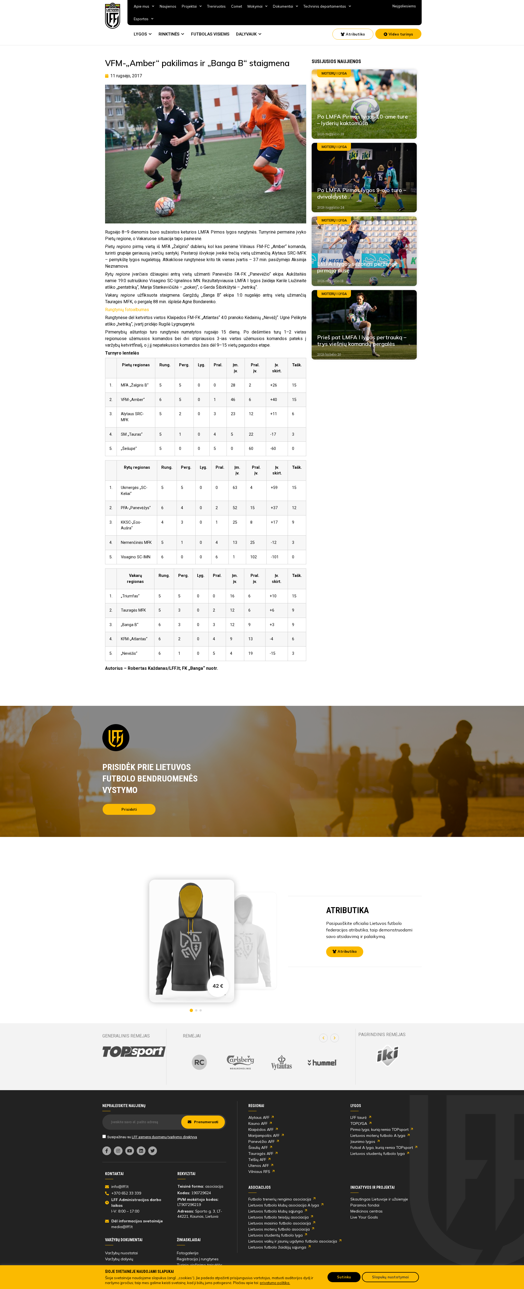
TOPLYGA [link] (358, 1123)
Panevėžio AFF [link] (261, 1141)
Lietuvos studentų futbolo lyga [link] (377, 1153)
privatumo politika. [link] (275, 1283)
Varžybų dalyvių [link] (119, 1258)
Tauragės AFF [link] (260, 1153)
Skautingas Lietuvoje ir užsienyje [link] (379, 1199)
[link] (112, 16)
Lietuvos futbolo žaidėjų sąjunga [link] (277, 1247)
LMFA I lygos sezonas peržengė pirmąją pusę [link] (357, 267)
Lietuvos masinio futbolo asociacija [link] (279, 1223)
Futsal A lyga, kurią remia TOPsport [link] (381, 1147)
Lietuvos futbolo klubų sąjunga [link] (275, 1211)
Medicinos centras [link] (366, 1211)
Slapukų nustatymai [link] (390, 1277)
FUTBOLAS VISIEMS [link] (210, 34)
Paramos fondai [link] (364, 1205)
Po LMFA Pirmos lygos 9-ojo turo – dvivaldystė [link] (361, 193)
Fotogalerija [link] (187, 1252)
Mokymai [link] (255, 6)
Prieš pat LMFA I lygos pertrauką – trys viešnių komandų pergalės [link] (361, 340)
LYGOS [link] (140, 34)
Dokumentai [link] (283, 6)
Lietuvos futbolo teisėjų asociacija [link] (278, 1217)
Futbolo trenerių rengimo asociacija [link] (279, 1199)
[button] (323, 1038)
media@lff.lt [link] (122, 1226)
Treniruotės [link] (216, 6)
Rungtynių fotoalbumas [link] (127, 309)
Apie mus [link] (141, 6)
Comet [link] (236, 6)
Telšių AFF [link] (257, 1159)
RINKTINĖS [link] (169, 34)
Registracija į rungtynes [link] (198, 1258)
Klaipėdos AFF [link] (260, 1129)
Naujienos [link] (168, 6)
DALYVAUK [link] (246, 34)
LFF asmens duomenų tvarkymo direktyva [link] (164, 1137)
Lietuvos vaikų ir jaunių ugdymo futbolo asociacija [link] (292, 1241)
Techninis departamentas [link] (324, 6)
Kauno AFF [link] (257, 1123)
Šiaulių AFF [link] (258, 1147)
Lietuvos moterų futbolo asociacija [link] (279, 1229)
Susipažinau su (152, 1137)
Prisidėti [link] (129, 809)
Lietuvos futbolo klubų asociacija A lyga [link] (283, 1205)
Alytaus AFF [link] (258, 1117)
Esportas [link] (141, 19)
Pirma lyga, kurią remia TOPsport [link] (379, 1129)
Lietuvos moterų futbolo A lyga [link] (377, 1135)
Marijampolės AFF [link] (263, 1135)
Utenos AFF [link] (258, 1165)
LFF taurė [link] (358, 1117)
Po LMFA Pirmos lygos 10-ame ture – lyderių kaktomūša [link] (362, 119)
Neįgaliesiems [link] (404, 6)
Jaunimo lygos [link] (362, 1141)
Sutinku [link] (344, 1277)
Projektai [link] (189, 6)
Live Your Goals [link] (364, 1217)
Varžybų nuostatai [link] (121, 1252)
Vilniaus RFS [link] (259, 1171)
